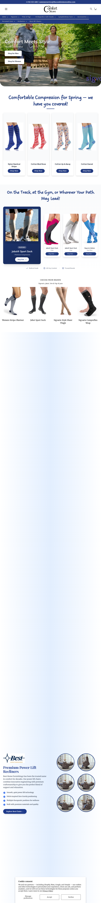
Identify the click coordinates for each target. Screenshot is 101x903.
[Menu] (6, 9)
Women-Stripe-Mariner (13, 320)
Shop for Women (14, 61)
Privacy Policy (48, 891)
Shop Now (14, 171)
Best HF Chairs (35, 21)
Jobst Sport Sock (38, 320)
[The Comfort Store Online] (50, 9)
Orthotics (21, 21)
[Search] (91, 9)
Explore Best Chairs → (14, 811)
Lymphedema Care (65, 17)
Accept (49, 897)
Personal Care (7, 21)
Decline (71, 897)
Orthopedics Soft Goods (45, 17)
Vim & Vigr (26, 17)
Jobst (4, 17)
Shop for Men (13, 53)
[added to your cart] (95, 9)
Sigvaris (14, 17)
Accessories (82, 17)
